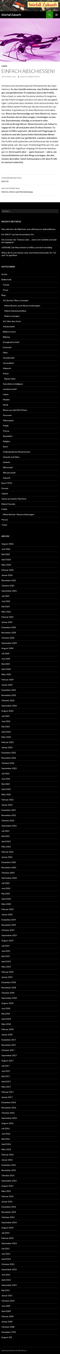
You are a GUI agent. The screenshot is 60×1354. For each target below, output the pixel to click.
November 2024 (8, 632)
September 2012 (9, 1269)
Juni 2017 (5, 1071)
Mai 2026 (5, 554)
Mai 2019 (5, 956)
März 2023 (6, 737)
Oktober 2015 (7, 1175)
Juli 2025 (5, 596)
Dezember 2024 (8, 627)
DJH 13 (11, 180)
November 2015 (8, 1170)
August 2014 (7, 1227)
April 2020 (6, 899)
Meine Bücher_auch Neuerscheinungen (22, 305)
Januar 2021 (7, 857)
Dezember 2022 (8, 752)
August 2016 (7, 1123)
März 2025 (6, 611)
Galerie (4, 493)
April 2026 (6, 559)
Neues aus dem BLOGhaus (15, 410)
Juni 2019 (5, 951)
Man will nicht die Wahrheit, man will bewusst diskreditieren (28, 229)
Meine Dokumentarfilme (15, 311)
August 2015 (7, 1186)
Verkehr (6, 462)
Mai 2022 (5, 784)
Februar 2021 (7, 852)
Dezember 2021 (8, 810)
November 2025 (8, 580)
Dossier (4, 488)
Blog (3, 295)
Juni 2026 (5, 549)
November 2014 (8, 1212)
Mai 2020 (5, 893)
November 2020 (8, 867)
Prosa (5, 290)
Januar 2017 (7, 1097)
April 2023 (6, 732)
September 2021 (9, 825)
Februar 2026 (7, 570)
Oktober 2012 (7, 1264)
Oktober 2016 (7, 1113)
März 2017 (6, 1086)
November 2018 (8, 987)
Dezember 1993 (8, 1332)
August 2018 (7, 1003)
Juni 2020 (5, 888)
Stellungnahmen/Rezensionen (16, 452)
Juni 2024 (5, 658)
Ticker (4, 525)
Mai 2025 (5, 606)
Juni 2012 (5, 1274)
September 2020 (9, 878)
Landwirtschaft (10, 389)
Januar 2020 (7, 914)
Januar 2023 (7, 747)
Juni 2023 (5, 721)
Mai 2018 (5, 1013)
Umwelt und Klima (11, 457)
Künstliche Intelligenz (13, 384)
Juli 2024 (5, 653)
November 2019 (8, 925)
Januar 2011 (7, 1295)
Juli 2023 (5, 716)
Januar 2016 (7, 1160)
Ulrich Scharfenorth (30, 77)
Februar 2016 (7, 1154)
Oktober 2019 (7, 930)
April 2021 (6, 841)
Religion (6, 441)
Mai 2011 (5, 1290)
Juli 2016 (5, 1128)
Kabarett (7, 368)
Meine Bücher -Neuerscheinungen (18, 514)
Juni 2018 (5, 1008)
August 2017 (7, 1060)
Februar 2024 (7, 679)
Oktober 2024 (7, 638)
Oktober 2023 (7, 700)
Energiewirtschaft (11, 342)
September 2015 (9, 1180)
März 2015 (6, 1191)
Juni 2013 (5, 1254)
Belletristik (6, 279)
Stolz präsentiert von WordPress (14, 1350)
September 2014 (9, 1222)
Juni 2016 (5, 1133)
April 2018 (6, 1019)
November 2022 (8, 758)
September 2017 (9, 1055)
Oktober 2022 (7, 763)
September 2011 (9, 1285)
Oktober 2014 (7, 1217)
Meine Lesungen (12, 316)
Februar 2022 (7, 799)
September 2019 (9, 935)
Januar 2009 (7, 1321)
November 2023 (8, 695)
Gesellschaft (9, 358)
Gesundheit (8, 363)
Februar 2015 (7, 1196)
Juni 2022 (5, 778)
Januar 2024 (7, 685)
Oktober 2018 (7, 993)
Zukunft (6, 478)
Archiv (4, 274)
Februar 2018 (7, 1029)
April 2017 (6, 1081)
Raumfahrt (8, 436)
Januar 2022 (7, 805)
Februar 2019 (7, 972)
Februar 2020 (7, 909)
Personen (7, 415)
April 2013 (6, 1259)
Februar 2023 (7, 742)
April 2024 (6, 669)
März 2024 (6, 674)
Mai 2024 (5, 664)
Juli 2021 (5, 831)
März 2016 (6, 1149)
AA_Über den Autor (12, 321)
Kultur (6, 373)
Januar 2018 (7, 1034)
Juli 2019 (5, 946)
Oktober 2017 (7, 1050)
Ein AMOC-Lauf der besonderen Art (17, 234)
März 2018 (6, 1024)
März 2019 (6, 966)
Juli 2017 (5, 1066)
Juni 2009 (5, 1306)
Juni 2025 (5, 601)
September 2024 (9, 643)
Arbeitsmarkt (9, 326)
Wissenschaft (9, 472)
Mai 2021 (5, 836)
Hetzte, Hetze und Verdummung (17, 190)
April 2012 (6, 1280)
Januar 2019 (7, 977)
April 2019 (6, 961)
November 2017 (8, 1045)
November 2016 (8, 1107)
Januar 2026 (7, 575)
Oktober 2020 (7, 872)
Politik (6, 425)
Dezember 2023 (8, 690)
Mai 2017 (5, 1076)
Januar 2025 (7, 622)
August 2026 (7, 544)
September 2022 (9, 768)
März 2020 (6, 904)
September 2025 (9, 591)
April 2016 (6, 1144)
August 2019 (7, 940)
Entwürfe (7, 347)
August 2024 (7, 648)
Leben (4, 66)
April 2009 (6, 1311)
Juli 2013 (5, 1248)
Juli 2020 (5, 883)
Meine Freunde (8, 504)
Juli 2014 (5, 1233)
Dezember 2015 (8, 1165)
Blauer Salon (10, 378)
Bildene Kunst (9, 331)
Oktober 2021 (7, 820)
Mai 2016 (5, 1139)
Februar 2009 (7, 1316)
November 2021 (8, 815)
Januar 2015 (7, 1201)
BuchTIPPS (6, 483)
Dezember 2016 (8, 1102)
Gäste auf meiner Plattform (13, 498)
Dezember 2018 (8, 982)
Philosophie (8, 420)
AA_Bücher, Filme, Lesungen (16, 300)
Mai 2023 (5, 726)
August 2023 (7, 711)
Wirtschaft (8, 467)
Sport (5, 446)
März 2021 (6, 846)
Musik (5, 405)
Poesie (6, 284)
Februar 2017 (7, 1092)
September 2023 (9, 705)
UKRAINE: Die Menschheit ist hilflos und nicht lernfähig (26, 247)
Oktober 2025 (7, 585)
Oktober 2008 (7, 1327)
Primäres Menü (56, 14)
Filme (5, 352)
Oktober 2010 (7, 1300)
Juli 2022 (5, 773)
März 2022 (6, 794)
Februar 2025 (7, 617)
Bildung (6, 337)
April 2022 (6, 789)
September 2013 (9, 1243)
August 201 (6, 1337)
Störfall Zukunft (11, 14)
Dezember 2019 (8, 919)
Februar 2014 (7, 1238)
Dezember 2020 (8, 862)
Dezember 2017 (8, 1039)
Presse (6, 431)
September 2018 (9, 998)
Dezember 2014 (8, 1207)
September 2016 (9, 1118)
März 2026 (6, 564)
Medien (6, 399)
